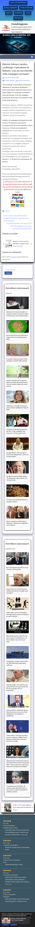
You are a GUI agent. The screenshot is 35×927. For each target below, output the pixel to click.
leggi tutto (24, 834)
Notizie (15, 810)
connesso (14, 257)
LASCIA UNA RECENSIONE (18, 2)
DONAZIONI (18, 13)
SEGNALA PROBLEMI (10, 8)
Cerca (8, 273)
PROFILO (9, 13)
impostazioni (6, 920)
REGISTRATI (18, 18)
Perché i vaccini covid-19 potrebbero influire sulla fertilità (21, 242)
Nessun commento (24, 80)
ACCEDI (28, 13)
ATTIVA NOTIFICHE (26, 8)
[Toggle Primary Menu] (32, 57)
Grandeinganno (19, 24)
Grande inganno (9, 80)
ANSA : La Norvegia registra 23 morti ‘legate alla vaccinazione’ (22, 806)
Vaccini (7, 211)
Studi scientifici (18, 246)
